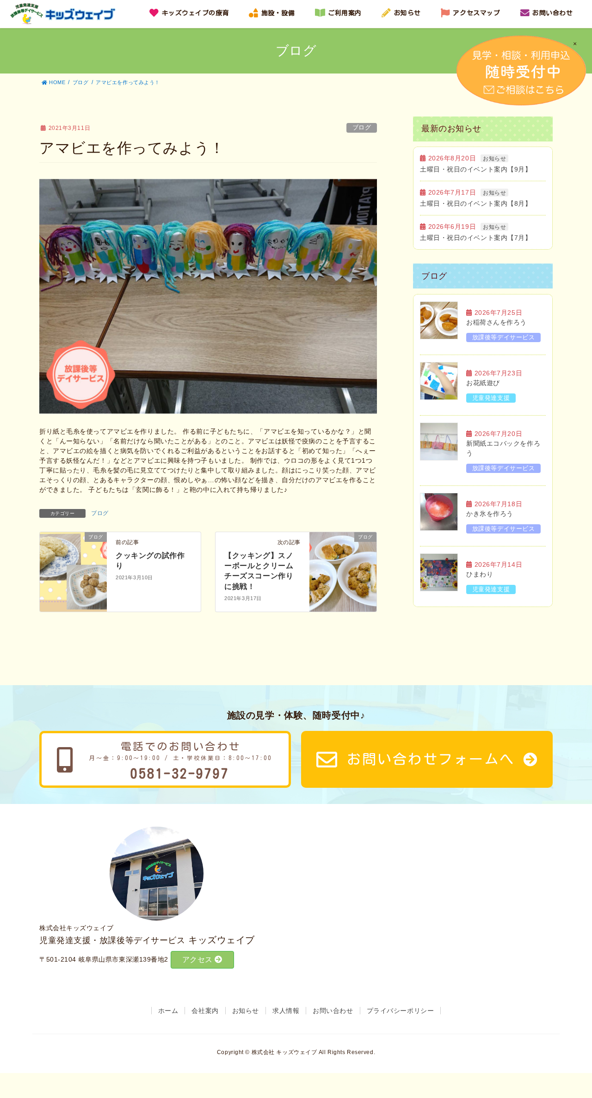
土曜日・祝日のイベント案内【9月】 (476, 169)
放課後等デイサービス (503, 337)
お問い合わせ (333, 1010)
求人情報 (285, 1010)
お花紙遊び (483, 382)
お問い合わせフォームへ (431, 759)
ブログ (361, 127)
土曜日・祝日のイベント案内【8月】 (476, 203)
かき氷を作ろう (489, 513)
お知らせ (494, 158)
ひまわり (479, 574)
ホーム (168, 1010)
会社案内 (204, 1010)
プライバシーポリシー (400, 1010)
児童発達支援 (491, 397)
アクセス (198, 959)
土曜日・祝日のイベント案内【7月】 (476, 237)
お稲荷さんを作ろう (496, 322)
